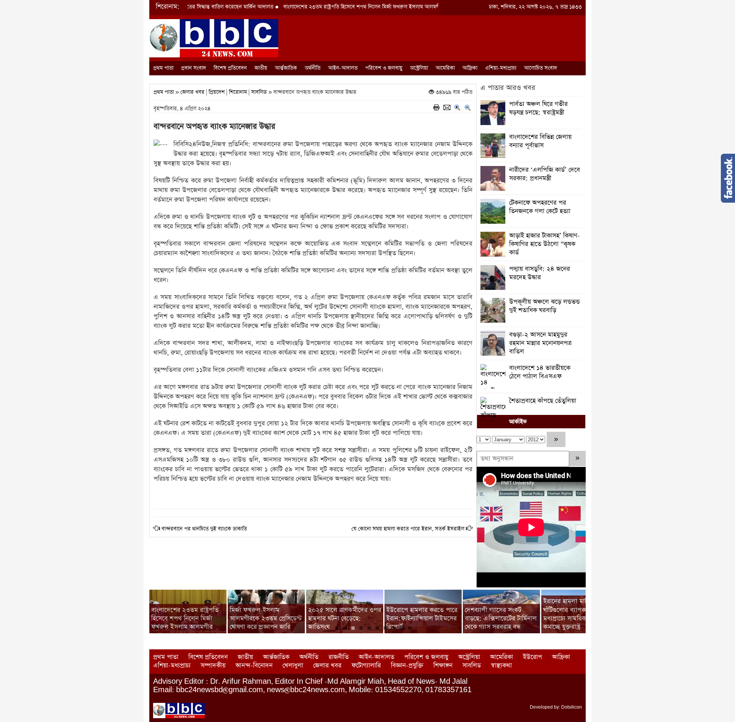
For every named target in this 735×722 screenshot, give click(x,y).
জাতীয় (261, 68)
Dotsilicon (571, 707)
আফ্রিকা (469, 68)
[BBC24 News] (213, 37)
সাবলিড (259, 92)
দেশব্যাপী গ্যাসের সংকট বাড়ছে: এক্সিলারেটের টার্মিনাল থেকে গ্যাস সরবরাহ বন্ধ (501, 618)
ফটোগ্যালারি (366, 665)
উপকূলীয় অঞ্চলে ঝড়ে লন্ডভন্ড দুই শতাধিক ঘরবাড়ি (544, 306)
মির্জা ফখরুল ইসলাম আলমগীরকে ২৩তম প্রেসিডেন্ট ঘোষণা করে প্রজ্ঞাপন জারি (266, 618)
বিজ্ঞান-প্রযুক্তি (407, 665)
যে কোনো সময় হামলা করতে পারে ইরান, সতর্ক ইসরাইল (407, 529)
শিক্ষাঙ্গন (442, 665)
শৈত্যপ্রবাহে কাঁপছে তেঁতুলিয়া (542, 401)
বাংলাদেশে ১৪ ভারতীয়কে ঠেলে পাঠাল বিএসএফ (539, 372)
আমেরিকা (445, 68)
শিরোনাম (238, 92)
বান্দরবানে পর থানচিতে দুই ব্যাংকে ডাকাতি (204, 529)
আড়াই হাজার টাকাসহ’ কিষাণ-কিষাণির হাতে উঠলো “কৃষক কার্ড (544, 244)
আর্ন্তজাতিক (286, 68)
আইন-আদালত (343, 68)
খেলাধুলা (293, 665)
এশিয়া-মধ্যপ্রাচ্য (500, 68)
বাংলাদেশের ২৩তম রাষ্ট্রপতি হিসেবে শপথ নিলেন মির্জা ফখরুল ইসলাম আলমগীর (334, 7)
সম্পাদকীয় (213, 665)
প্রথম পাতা (163, 68)
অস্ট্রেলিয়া (419, 68)
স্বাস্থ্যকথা (501, 665)
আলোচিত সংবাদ (540, 68)
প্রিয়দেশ (217, 92)
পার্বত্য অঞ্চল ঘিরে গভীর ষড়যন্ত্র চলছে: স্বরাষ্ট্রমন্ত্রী (538, 108)
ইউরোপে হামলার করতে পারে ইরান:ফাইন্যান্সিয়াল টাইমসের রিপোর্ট (421, 618)
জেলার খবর (192, 92)
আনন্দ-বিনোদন (254, 665)
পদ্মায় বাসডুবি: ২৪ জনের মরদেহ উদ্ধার (539, 273)
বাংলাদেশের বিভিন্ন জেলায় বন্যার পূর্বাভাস (540, 141)
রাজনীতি (338, 657)
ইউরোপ (532, 657)
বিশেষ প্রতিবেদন (230, 68)
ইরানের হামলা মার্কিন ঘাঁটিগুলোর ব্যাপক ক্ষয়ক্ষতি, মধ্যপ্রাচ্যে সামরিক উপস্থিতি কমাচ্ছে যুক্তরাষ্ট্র (576, 614)
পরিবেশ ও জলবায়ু (383, 68)
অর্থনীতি (312, 68)
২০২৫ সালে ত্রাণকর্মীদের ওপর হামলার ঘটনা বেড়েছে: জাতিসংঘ (345, 618)
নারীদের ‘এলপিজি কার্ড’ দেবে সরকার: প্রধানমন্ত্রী (544, 174)
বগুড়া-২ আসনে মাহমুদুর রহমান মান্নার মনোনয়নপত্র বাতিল (540, 343)
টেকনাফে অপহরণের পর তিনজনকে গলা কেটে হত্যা (539, 207)
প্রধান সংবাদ (193, 68)
